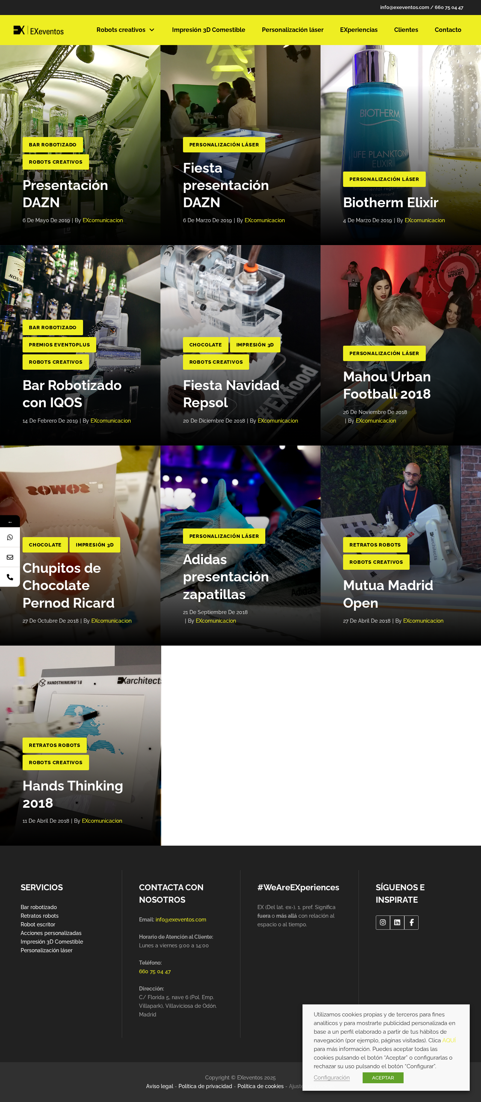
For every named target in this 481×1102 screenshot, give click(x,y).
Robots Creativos (56, 162)
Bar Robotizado (53, 145)
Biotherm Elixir (391, 202)
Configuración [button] (332, 1077)
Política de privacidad (205, 1086)
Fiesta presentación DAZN (226, 185)
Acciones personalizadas (51, 933)
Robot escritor (38, 924)
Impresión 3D (255, 345)
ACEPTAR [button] (383, 1078)
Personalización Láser (224, 145)
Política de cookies (260, 1086)
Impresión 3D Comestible (52, 942)
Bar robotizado (39, 907)
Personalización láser (47, 950)
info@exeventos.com (404, 7)
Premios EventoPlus (59, 345)
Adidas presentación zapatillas (226, 576)
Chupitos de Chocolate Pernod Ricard (69, 585)
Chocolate (205, 345)
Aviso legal (159, 1086)
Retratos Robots (375, 545)
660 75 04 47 (449, 7)
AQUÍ (449, 1040)
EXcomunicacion (103, 220)
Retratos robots (40, 916)
